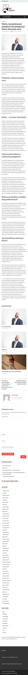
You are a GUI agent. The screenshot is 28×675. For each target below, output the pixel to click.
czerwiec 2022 (5, 539)
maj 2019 (4, 592)
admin (12, 31)
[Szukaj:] (14, 456)
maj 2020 (4, 569)
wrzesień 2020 (5, 564)
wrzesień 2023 (5, 523)
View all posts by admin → (17, 397)
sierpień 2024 (5, 509)
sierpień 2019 (5, 585)
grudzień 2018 (5, 603)
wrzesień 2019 (5, 582)
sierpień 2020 (5, 566)
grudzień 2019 (5, 575)
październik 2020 (6, 562)
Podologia (4, 623)
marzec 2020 (5, 571)
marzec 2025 (5, 502)
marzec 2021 (5, 550)
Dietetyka (4, 614)
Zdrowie (3, 21)
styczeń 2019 (5, 601)
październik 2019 (6, 580)
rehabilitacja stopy (13, 657)
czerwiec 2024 (5, 513)
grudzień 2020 (5, 557)
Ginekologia (5, 616)
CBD (3, 611)
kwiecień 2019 (5, 594)
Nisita (3, 278)
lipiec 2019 (4, 587)
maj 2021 (4, 546)
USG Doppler (12, 671)
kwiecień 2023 (5, 527)
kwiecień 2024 (5, 516)
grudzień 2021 (5, 541)
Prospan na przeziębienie (8, 476)
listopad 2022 (5, 532)
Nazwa (4, 434)
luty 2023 (4, 530)
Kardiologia (5, 618)
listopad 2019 (5, 578)
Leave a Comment (18, 31)
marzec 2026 (5, 497)
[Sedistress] (14, 340)
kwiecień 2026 (5, 495)
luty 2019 (4, 598)
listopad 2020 (5, 559)
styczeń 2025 (5, 507)
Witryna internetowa (8, 447)
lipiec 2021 (4, 543)
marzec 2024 (5, 518)
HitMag (15, 673)
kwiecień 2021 (5, 548)
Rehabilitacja (5, 625)
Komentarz (5, 416)
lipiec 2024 (4, 511)
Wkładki (4, 650)
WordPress (9, 673)
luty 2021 (4, 552)
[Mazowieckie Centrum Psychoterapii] (14, 362)
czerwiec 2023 (5, 525)
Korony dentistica (6, 326)
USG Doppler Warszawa (14, 637)
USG (3, 630)
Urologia (4, 627)
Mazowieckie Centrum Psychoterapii (11, 371)
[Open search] (25, 16)
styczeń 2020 (5, 573)
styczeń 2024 (5, 520)
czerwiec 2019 (5, 589)
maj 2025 (4, 500)
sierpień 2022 (5, 534)
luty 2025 (4, 504)
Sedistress (4, 349)
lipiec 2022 (4, 536)
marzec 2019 (5, 596)
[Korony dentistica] (14, 317)
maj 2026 (4, 493)
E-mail (4, 440)
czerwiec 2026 (5, 490)
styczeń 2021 (5, 555)
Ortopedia (4, 621)
